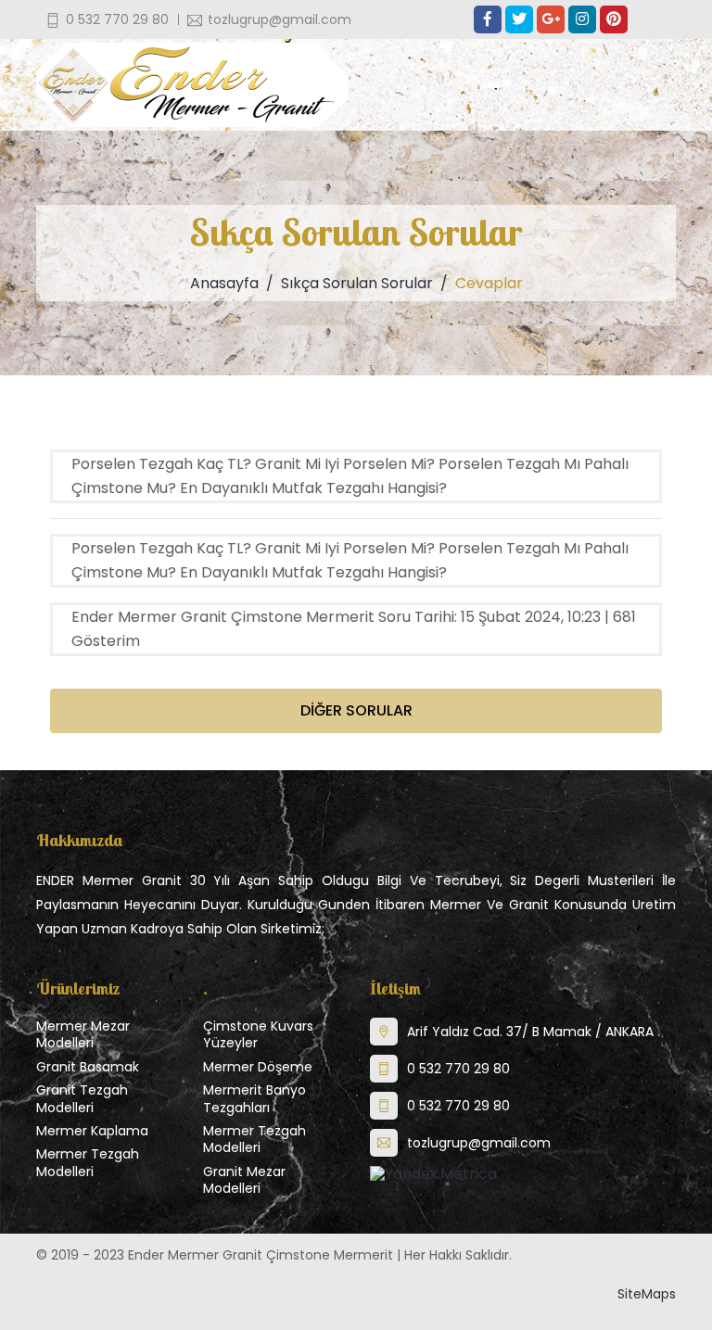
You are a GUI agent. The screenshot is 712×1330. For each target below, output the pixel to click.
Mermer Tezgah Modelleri (87, 1162)
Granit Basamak (87, 1067)
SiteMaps (646, 1294)
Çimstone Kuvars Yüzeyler (258, 1034)
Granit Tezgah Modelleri (82, 1098)
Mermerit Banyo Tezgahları (254, 1098)
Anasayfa (224, 283)
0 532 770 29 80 (458, 1068)
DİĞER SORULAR (356, 710)
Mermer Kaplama (92, 1130)
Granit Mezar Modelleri (244, 1179)
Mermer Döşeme (257, 1067)
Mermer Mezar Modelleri (83, 1034)
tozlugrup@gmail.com (479, 1142)
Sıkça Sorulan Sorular (357, 283)
